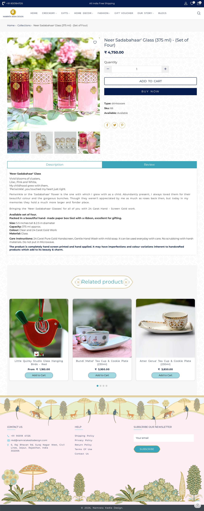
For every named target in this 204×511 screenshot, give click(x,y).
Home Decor (82, 13)
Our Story (145, 13)
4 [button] (106, 386)
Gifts (64, 13)
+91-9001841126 (14, 3)
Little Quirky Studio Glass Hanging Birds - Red (39, 363)
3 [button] (103, 386)
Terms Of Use (83, 449)
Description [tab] (54, 164)
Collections (24, 25)
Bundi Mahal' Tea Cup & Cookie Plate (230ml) (102, 363)
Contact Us (82, 453)
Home (34, 13)
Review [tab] (149, 164)
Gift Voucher (124, 13)
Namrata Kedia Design (107, 507)
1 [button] (97, 386)
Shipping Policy (84, 435)
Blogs (162, 13)
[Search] (198, 13)
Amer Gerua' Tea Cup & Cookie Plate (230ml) (165, 363)
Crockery (48, 13)
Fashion (103, 13)
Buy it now (150, 91)
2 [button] (100, 386)
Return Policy (83, 444)
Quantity (110, 62)
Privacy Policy (83, 440)
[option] (38, 339)
